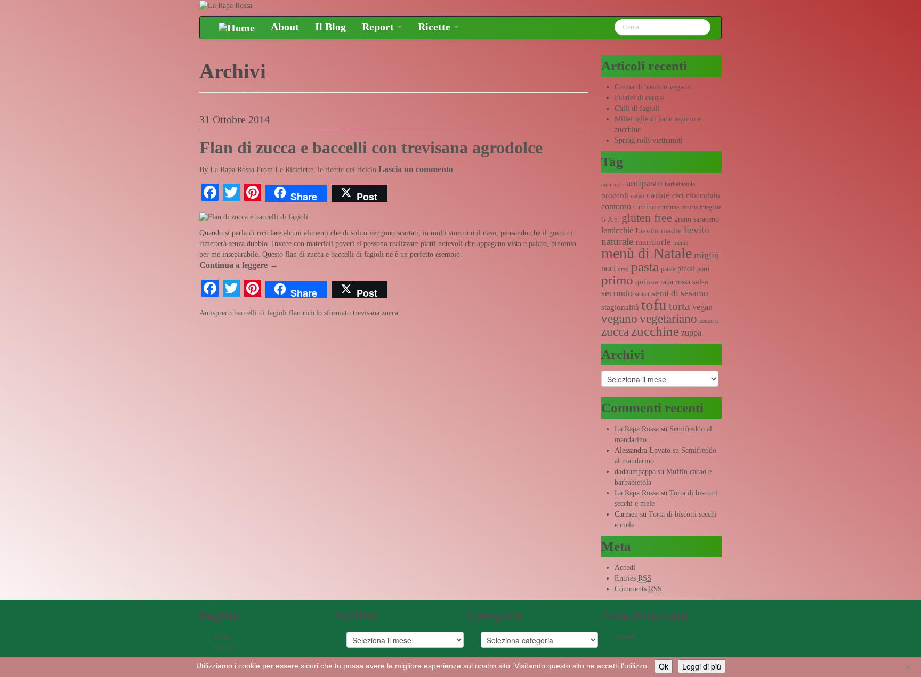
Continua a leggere (238, 265)
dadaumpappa (635, 472)
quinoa (646, 282)
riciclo (312, 313)
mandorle (653, 242)
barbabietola (680, 184)
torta (679, 306)
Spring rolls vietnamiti (649, 140)
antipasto (644, 183)
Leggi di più (701, 666)
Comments (638, 589)
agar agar (612, 184)
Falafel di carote (639, 98)
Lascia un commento (415, 169)
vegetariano (668, 318)
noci (608, 268)
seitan (642, 294)
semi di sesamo (679, 293)
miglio (706, 255)
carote (658, 195)
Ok (663, 666)
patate (668, 269)
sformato (337, 313)
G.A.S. (610, 219)
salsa (700, 282)
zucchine (655, 331)
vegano (619, 318)
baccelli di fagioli (260, 313)
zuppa (691, 332)
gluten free (646, 217)
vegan (702, 307)
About (285, 26)
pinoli (686, 269)
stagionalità (620, 307)
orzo (623, 269)
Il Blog (330, 26)
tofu (654, 304)
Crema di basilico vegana (652, 87)
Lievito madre (658, 230)
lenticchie (617, 230)
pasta (645, 266)
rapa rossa (675, 282)
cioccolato (703, 195)
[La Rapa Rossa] (225, 5)
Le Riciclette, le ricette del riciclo (325, 170)
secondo (617, 293)
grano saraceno (696, 219)
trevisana (366, 313)
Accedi (625, 568)
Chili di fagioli (637, 108)
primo (617, 280)
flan (295, 313)
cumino (644, 207)
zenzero (708, 320)
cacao (637, 196)
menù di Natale (646, 253)
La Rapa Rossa (232, 170)
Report (379, 26)
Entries (633, 578)
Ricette (435, 26)
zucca (390, 313)
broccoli (614, 195)
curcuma (668, 207)
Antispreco (215, 313)
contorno (616, 206)
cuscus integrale (701, 207)
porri (703, 269)
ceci (678, 196)
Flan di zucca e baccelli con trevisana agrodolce (371, 147)
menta (680, 243)
